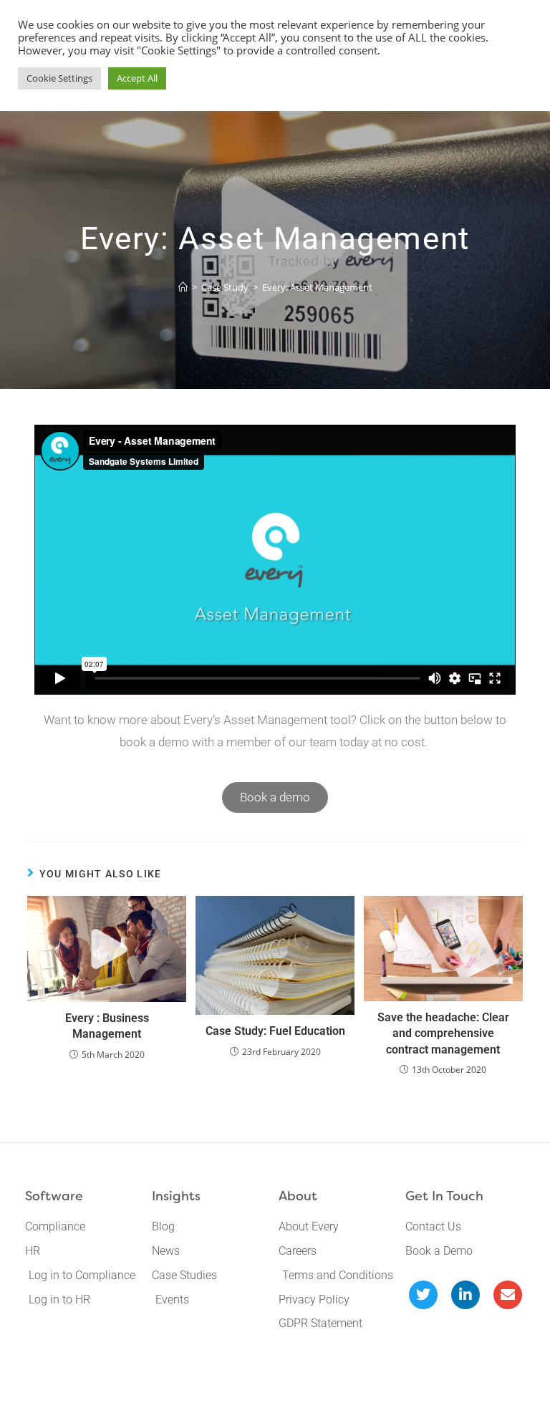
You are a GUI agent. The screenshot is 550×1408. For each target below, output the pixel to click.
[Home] (183, 287)
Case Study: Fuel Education (275, 1031)
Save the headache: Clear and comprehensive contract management (443, 1033)
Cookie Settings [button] (59, 78)
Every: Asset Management (317, 287)
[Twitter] (423, 1295)
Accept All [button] (137, 78)
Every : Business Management (107, 1026)
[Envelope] (507, 1295)
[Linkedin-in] (465, 1295)
